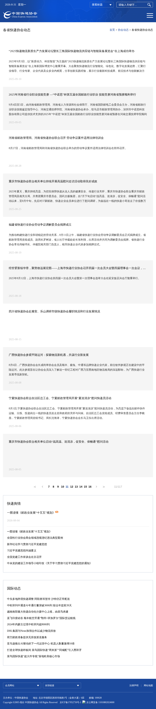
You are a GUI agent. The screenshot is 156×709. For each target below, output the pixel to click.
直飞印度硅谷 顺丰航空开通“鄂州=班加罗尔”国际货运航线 (41, 618)
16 (90, 486)
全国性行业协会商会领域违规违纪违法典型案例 (35, 537)
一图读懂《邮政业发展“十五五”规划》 (31, 512)
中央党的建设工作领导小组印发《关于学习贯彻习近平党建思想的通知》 (49, 563)
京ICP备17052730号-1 (70, 702)
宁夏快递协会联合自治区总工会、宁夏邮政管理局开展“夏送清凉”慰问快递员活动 (60, 398)
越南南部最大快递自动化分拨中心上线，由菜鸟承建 (37, 611)
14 (80, 486)
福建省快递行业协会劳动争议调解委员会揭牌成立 (40, 224)
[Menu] (150, 15)
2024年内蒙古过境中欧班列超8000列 (28, 624)
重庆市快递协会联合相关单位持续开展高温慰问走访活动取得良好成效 (53, 181)
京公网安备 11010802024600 (100, 702)
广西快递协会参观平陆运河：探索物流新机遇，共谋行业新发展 (49, 354)
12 (71, 486)
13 (76, 486)
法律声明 (133, 685)
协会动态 (123, 29)
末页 (104, 487)
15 (85, 486)
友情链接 (49, 685)
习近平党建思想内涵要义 (21, 550)
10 (62, 486)
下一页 (96, 487)
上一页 (42, 487)
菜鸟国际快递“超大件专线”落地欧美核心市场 (33, 656)
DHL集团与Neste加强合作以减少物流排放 (31, 630)
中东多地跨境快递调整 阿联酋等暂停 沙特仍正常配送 (38, 599)
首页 (112, 29)
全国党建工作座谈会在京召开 (24, 557)
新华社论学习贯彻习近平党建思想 (27, 544)
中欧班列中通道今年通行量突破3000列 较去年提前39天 (39, 605)
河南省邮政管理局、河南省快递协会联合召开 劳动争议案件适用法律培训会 (56, 137)
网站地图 (148, 685)
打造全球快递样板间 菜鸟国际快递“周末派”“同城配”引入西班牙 (44, 650)
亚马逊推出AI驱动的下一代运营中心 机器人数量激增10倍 (41, 643)
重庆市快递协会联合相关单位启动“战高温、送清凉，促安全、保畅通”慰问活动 (58, 441)
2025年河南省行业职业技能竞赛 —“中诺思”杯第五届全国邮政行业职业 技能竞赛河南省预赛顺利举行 (72, 94)
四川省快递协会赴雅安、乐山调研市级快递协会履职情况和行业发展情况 (54, 311)
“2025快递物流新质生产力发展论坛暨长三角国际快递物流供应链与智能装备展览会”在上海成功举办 (72, 51)
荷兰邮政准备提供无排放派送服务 (27, 637)
